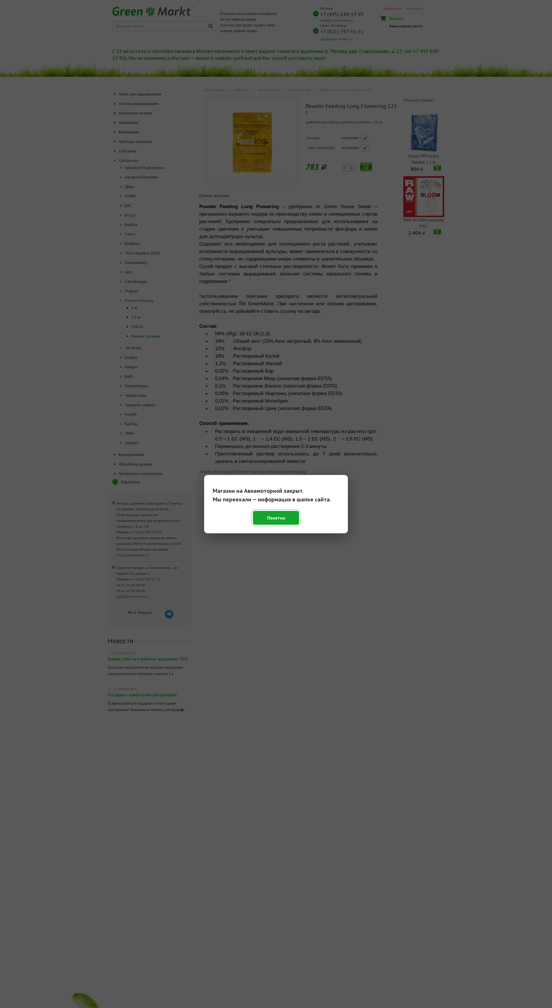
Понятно (276, 518)
